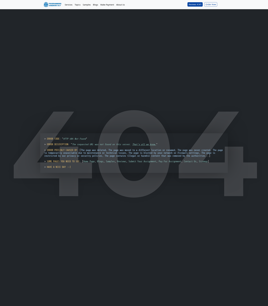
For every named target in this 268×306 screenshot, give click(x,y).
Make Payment (107, 4)
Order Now (211, 4)
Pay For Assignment (170, 161)
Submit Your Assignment (142, 161)
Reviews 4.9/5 (195, 4)
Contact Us (190, 161)
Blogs (95, 4)
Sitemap (203, 161)
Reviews (121, 161)
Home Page (89, 161)
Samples (87, 4)
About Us (120, 4)
